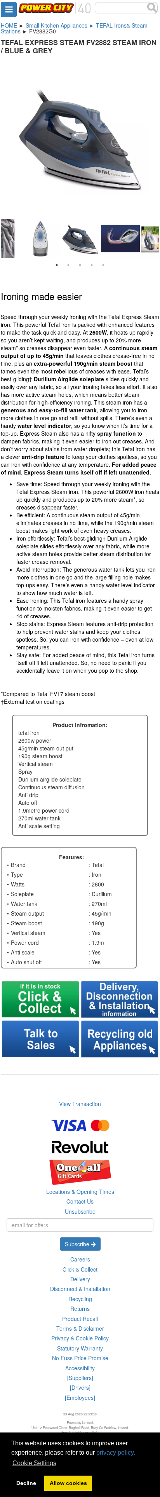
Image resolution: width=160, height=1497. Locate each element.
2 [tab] (68, 265)
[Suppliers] (80, 1378)
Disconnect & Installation (80, 1289)
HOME (9, 25)
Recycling (80, 1299)
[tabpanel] (80, 239)
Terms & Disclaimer (80, 1328)
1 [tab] (57, 265)
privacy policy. (115, 1452)
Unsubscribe (80, 1211)
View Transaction (80, 1104)
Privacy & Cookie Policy (80, 1338)
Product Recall (80, 1319)
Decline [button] (26, 1483)
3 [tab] (80, 265)
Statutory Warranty (80, 1348)
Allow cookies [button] (68, 1483)
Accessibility (80, 1368)
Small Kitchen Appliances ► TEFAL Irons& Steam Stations (74, 28)
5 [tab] (103, 265)
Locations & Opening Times (80, 1191)
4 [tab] (92, 265)
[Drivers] (80, 1387)
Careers (80, 1259)
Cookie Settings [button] (34, 1463)
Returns (80, 1308)
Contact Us (80, 1201)
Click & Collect (80, 1269)
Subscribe (78, 1244)
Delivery (80, 1279)
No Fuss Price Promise (80, 1358)
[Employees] (80, 1397)
